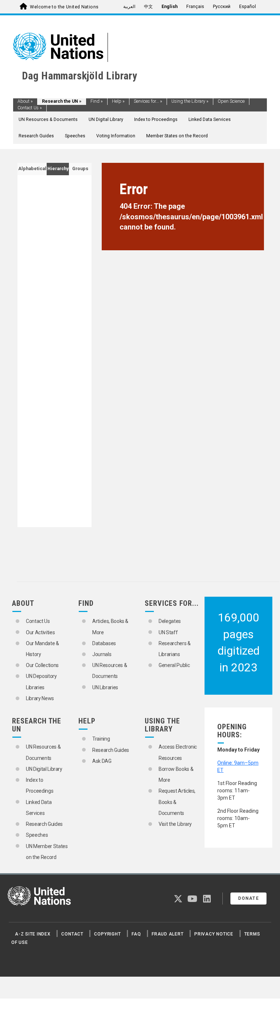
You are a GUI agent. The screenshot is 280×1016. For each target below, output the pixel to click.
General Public (174, 665)
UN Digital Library (106, 119)
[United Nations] (58, 46)
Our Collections (42, 665)
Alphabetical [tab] (32, 168)
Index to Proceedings (156, 119)
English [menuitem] (170, 6)
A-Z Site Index (33, 934)
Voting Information (115, 135)
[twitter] (178, 900)
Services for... (148, 101)
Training (101, 739)
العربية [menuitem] (129, 6)
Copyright (107, 934)
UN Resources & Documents (48, 119)
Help (118, 101)
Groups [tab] (80, 168)
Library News (40, 698)
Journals (101, 654)
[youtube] (192, 900)
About (25, 101)
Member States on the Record (177, 135)
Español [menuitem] (247, 6)
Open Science (231, 101)
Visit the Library (175, 824)
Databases (104, 643)
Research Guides (36, 135)
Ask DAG (102, 761)
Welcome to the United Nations (64, 6)
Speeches (75, 135)
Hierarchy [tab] (58, 168)
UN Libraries (105, 687)
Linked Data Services (209, 119)
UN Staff (168, 632)
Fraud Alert (167, 934)
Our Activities (40, 632)
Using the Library (190, 101)
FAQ (136, 934)
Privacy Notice (213, 934)
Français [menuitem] (195, 6)
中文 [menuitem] (148, 6)
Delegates (170, 621)
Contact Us (30, 107)
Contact (72, 934)
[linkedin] (207, 900)
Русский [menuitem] (221, 6)
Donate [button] (248, 898)
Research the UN (61, 101)
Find (96, 101)
